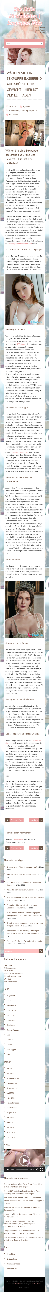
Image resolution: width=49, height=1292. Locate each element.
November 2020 (13, 1103)
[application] (24, 1160)
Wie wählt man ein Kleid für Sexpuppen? (22, 890)
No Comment (13, 115)
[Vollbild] (41, 1169)
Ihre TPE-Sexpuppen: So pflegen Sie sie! (22, 874)
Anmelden (11, 1254)
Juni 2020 (10, 1122)
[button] (24, 1160)
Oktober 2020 (12, 1108)
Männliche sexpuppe (12, 976)
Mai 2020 (10, 1127)
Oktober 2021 (12, 1083)
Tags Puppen (29, 111)
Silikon (22, 111)
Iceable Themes (36, 1284)
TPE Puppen (21, 344)
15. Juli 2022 (13, 106)
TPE (36, 111)
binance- (7, 1214)
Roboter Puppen (13, 1030)
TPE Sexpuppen (10, 981)
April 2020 (11, 1132)
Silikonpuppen (10, 968)
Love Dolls (8, 971)
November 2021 (13, 1078)
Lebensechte (15, 111)
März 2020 (11, 1137)
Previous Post (16, 820)
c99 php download (11, 1230)
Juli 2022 (10, 1068)
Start (20, 1288)
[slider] (22, 1169)
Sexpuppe (8, 965)
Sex (8, 1035)
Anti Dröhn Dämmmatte (13, 1198)
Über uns (26, 1288)
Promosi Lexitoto (10, 1184)
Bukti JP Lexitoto (10, 1237)
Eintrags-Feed (12, 1259)
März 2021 (11, 1098)
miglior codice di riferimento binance (17, 1221)
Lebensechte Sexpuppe (13, 973)
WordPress (18, 1284)
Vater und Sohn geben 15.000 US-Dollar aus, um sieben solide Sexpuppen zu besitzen (24, 1200)
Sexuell (10, 1040)
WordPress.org (12, 1269)
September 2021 (13, 1088)
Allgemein (11, 995)
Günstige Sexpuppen (19, 452)
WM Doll (7, 979)
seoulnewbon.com (11, 1207)
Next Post (34, 820)
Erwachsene (11, 1005)
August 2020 (11, 1113)
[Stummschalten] (37, 1169)
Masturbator (11, 1020)
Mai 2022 (10, 1073)
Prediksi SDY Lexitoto (12, 1191)
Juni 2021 (10, 1093)
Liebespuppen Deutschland (20, 243)
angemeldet (19, 839)
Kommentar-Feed (13, 1264)
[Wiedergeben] (7, 1169)
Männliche (11, 1015)
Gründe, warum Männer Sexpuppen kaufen (23, 867)
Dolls (9, 1000)
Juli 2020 (10, 1117)
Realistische (11, 1025)
